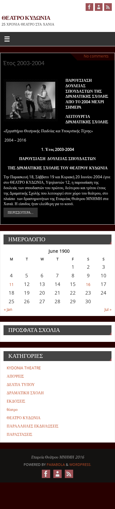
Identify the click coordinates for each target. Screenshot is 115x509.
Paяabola (56, 464)
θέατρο (12, 409)
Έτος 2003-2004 (24, 63)
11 (11, 284)
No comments (96, 56)
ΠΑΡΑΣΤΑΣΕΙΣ (19, 434)
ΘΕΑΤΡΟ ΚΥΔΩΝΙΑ (26, 17)
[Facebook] (89, 7)
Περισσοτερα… (21, 212)
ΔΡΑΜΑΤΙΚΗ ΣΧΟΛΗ (25, 393)
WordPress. (80, 464)
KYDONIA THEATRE (24, 368)
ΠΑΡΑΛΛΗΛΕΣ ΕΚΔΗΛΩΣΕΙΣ (32, 426)
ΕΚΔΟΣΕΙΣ (16, 401)
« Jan (8, 309)
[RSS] (108, 7)
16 (88, 284)
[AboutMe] (99, 7)
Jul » (107, 309)
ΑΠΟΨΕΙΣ (15, 376)
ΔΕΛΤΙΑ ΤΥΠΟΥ (21, 384)
